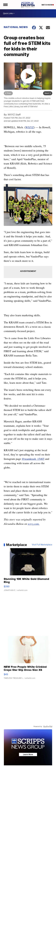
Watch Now (47, 5)
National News (16, 27)
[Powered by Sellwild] (47, 726)
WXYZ (29, 127)
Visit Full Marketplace (42, 545)
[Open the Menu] (5, 5)
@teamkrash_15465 (33, 459)
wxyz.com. (34, 524)
